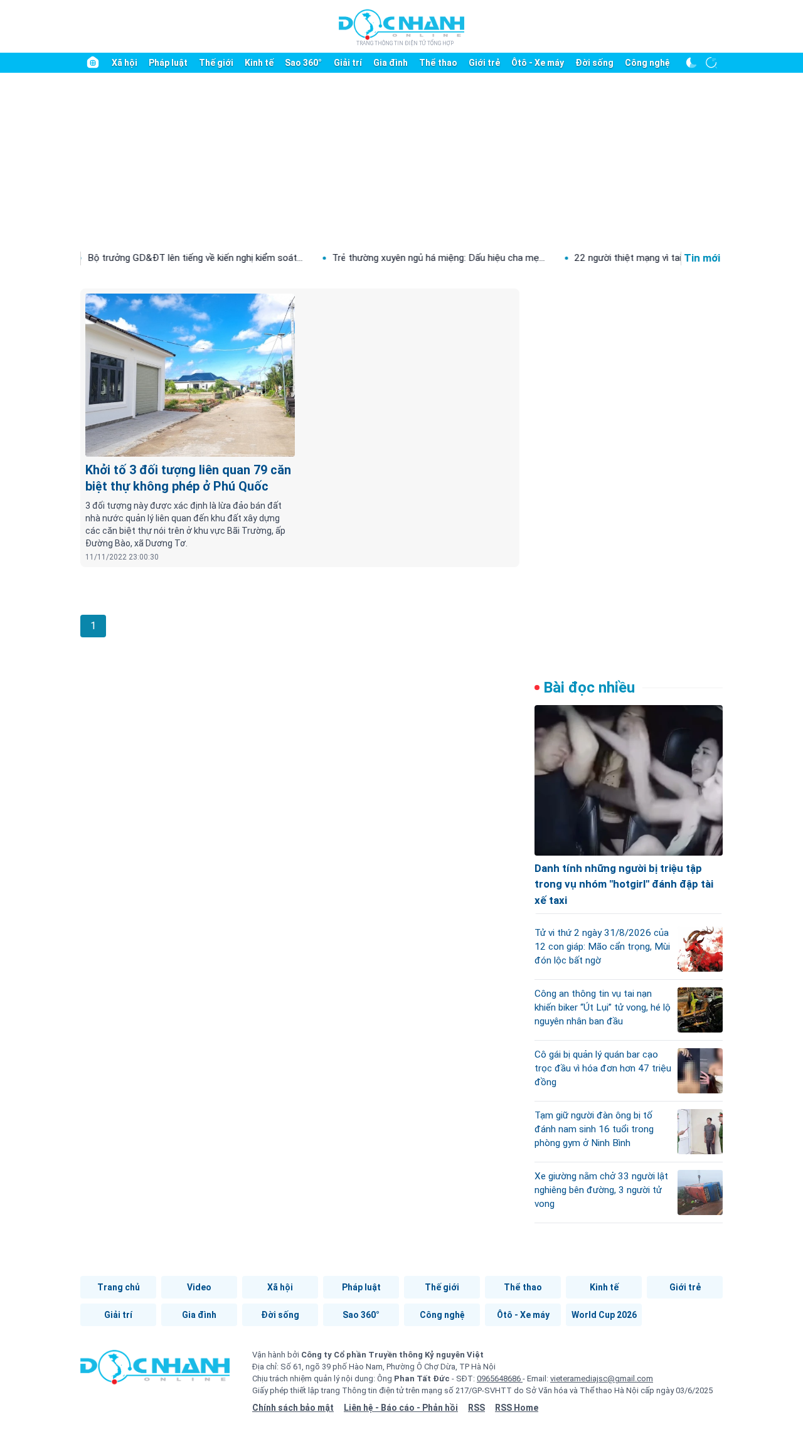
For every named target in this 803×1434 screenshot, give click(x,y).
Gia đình (390, 63)
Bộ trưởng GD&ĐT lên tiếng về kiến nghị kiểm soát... (161, 257)
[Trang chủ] (92, 63)
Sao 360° (303, 63)
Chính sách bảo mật (293, 1408)
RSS (476, 1408)
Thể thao (438, 63)
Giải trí (348, 63)
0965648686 (500, 1378)
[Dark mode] (691, 63)
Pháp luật (168, 63)
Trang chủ (118, 1287)
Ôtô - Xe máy (537, 63)
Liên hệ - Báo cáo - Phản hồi (401, 1408)
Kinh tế (259, 63)
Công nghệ (647, 63)
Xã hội (124, 63)
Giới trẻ (484, 63)
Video (199, 1287)
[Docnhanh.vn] (155, 1371)
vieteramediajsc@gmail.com (601, 1378)
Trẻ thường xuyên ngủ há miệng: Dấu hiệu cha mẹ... (405, 257)
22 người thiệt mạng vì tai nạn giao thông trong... (642, 257)
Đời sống (594, 63)
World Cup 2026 (604, 1315)
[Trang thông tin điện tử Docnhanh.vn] (401, 27)
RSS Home (516, 1408)
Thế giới (216, 63)
